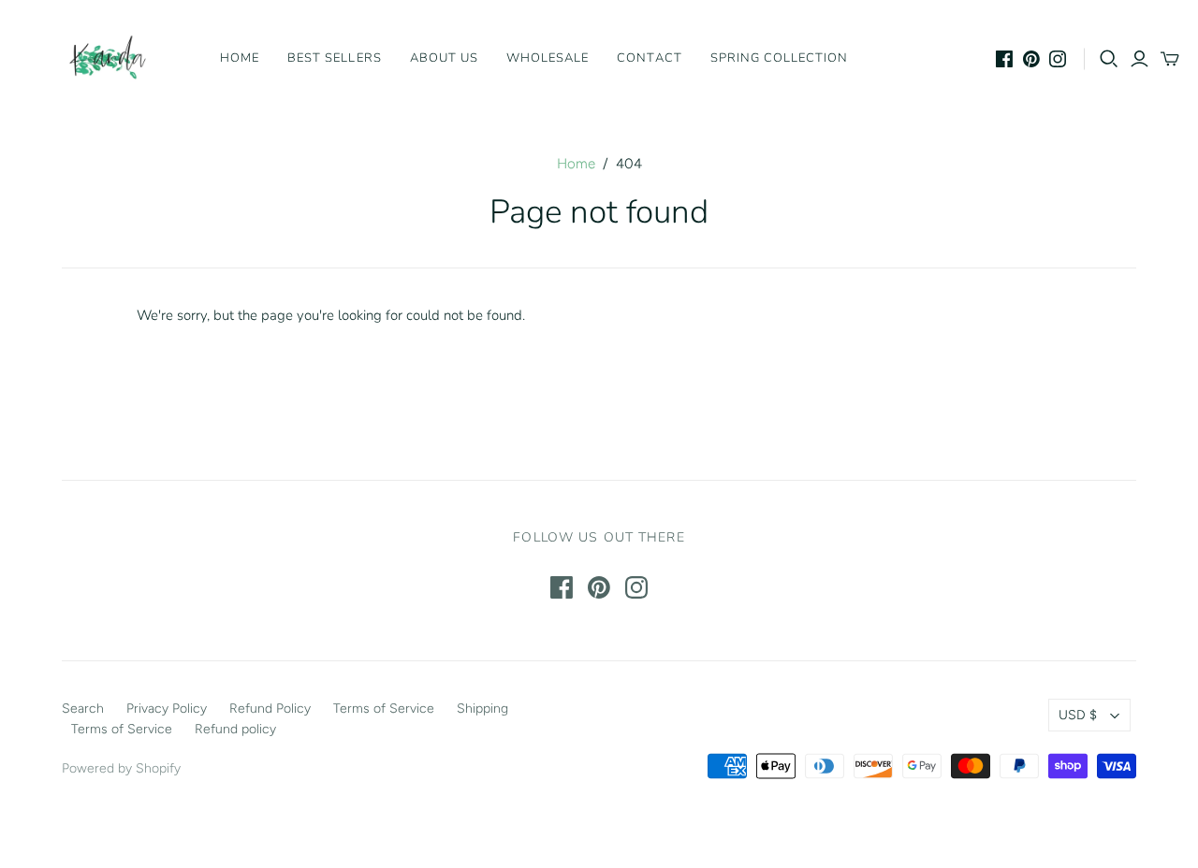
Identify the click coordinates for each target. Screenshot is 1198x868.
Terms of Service (383, 708)
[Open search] (1109, 59)
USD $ (1078, 715)
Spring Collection (779, 58)
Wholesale (547, 58)
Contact (649, 58)
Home (239, 58)
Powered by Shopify (121, 768)
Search (83, 708)
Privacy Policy (166, 708)
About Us (444, 58)
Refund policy (235, 729)
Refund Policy (270, 708)
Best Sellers (334, 58)
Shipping (482, 708)
